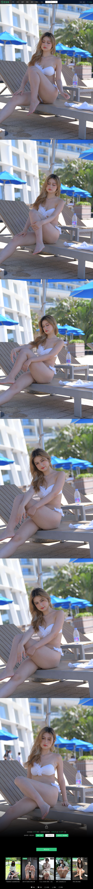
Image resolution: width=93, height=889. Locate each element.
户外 (13, 2)
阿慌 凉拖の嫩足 (77, 881)
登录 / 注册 (82, 2)
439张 (47, 887)
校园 (22, 2)
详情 (61, 887)
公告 (42, 2)
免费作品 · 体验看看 (62, 835)
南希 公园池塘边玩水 (61, 881)
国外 (32, 2)
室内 (18, 2)
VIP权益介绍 (50, 835)
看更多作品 (46, 849)
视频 (27, 2)
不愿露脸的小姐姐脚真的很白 (13, 881)
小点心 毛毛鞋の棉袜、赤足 (46, 881)
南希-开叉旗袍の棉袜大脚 (29, 881)
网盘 (55, 887)
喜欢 (34, 887)
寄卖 (37, 2)
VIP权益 (90, 2)
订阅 (40, 887)
